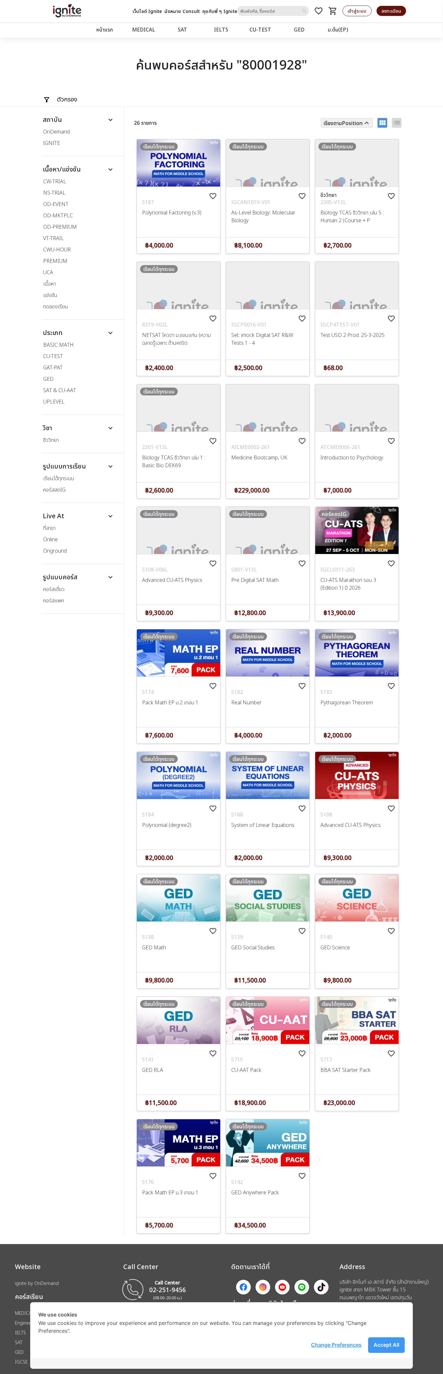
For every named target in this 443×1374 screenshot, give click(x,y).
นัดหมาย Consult (182, 11)
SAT (182, 29)
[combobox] (273, 11)
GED (299, 29)
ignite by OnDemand (37, 1283)
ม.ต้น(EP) (338, 29)
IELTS (221, 29)
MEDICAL (143, 29)
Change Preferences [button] (336, 1345)
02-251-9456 (167, 1289)
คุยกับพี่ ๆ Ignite (219, 11)
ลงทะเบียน (391, 11)
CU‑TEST (260, 29)
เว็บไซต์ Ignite (147, 11)
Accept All (386, 1345)
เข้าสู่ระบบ (357, 11)
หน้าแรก (104, 29)
